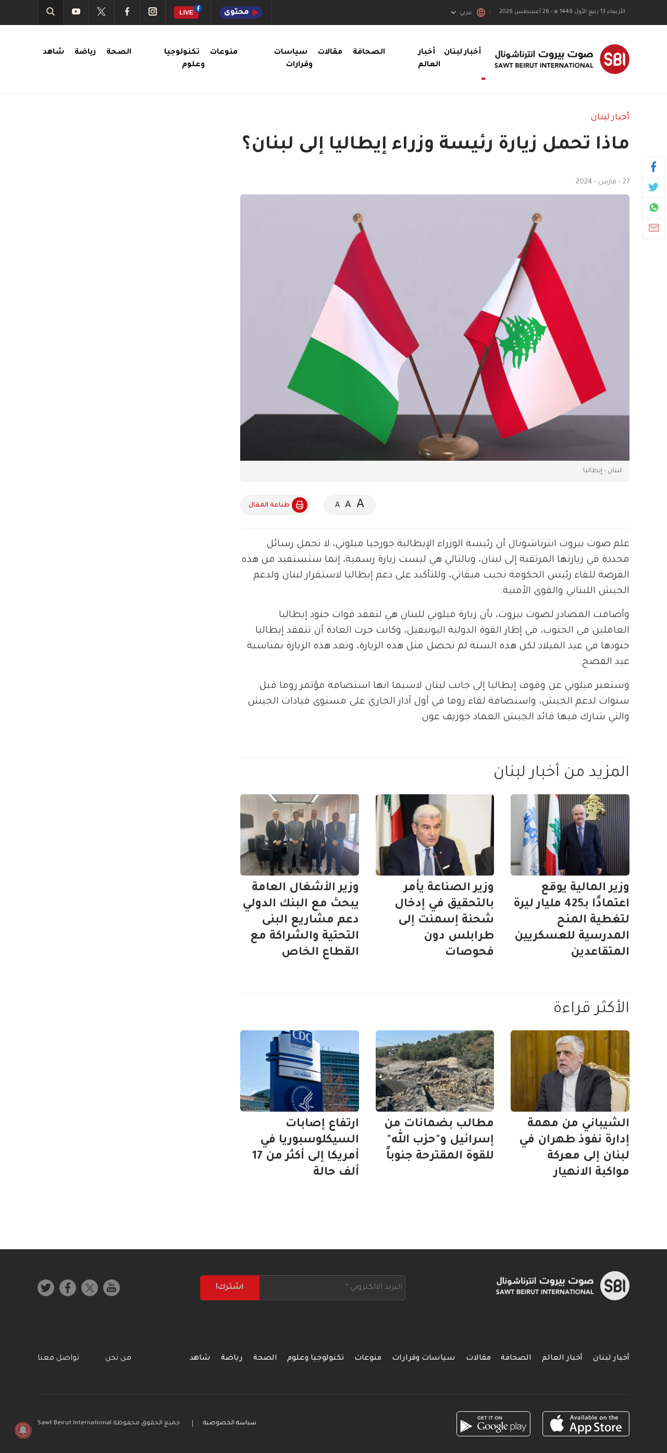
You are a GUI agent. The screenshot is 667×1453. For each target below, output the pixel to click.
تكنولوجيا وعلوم (315, 1359)
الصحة (118, 52)
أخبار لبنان (610, 117)
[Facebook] (654, 166)
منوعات (224, 52)
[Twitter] (654, 187)
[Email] (654, 227)
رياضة (85, 52)
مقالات (330, 52)
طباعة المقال (269, 505)
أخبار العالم (562, 1359)
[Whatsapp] (654, 207)
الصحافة (369, 52)
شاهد (53, 52)
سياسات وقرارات (423, 1359)
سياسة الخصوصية (229, 1423)
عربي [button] (466, 13)
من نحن (118, 1359)
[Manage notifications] (23, 1430)
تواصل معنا (58, 1359)
